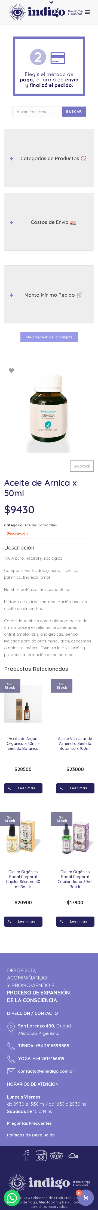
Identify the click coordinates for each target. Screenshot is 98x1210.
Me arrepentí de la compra (49, 337)
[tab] (17, 534)
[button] (12, 1198)
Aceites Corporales (40, 525)
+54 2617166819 (49, 1058)
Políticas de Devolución (31, 1135)
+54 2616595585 (52, 1045)
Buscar (74, 111)
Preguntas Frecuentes (29, 1123)
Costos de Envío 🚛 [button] (53, 222)
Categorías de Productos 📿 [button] (53, 158)
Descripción (17, 533)
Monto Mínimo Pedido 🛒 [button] (53, 295)
